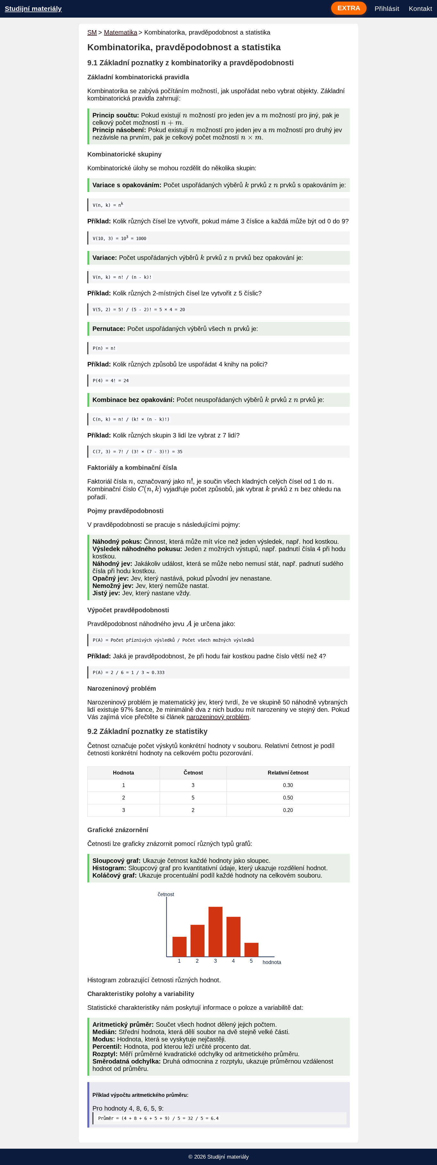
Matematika (120, 32)
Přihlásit (387, 8)
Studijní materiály (33, 8)
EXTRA (349, 8)
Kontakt (420, 8)
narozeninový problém (218, 716)
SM (92, 32)
